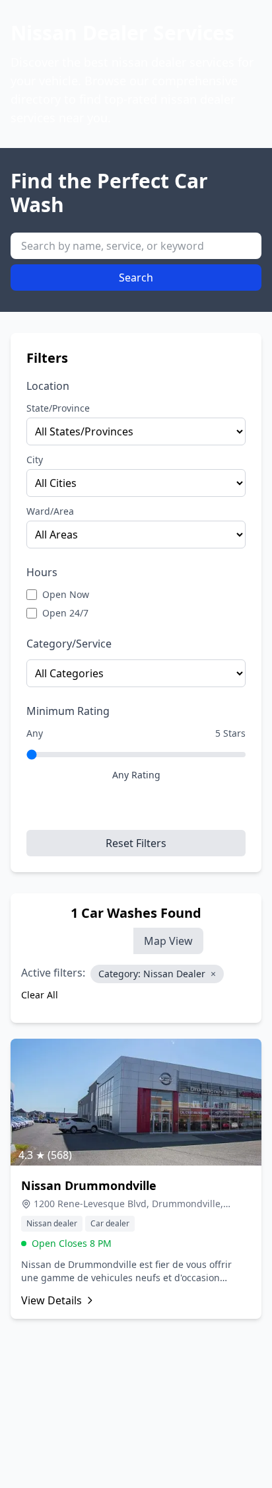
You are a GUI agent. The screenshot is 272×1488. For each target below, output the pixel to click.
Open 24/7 (65, 613)
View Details (51, 1300)
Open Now (65, 594)
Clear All (39, 994)
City (34, 459)
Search (136, 277)
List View (101, 941)
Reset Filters (136, 843)
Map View (168, 941)
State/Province (58, 408)
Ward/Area (50, 511)
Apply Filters (136, 811)
